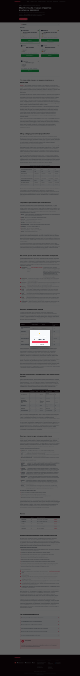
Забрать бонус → (40, 342)
